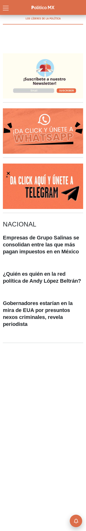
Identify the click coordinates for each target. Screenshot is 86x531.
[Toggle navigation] (6, 7)
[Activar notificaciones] (76, 521)
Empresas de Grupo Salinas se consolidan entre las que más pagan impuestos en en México (41, 245)
